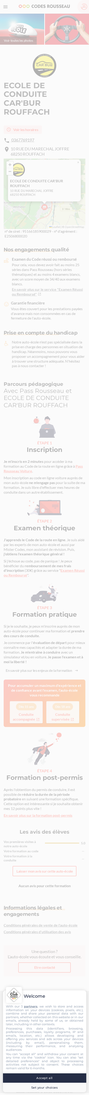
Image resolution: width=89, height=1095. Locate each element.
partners (30, 1006)
